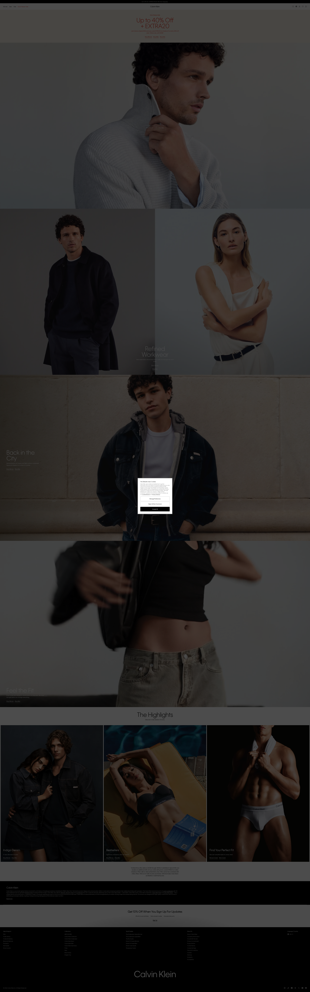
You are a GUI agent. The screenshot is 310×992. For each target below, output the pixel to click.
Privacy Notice (156, 494)
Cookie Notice (146, 494)
